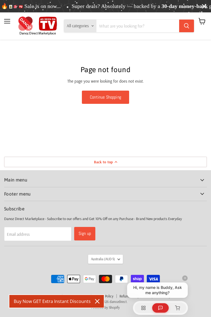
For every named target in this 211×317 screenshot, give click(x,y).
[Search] (186, 26)
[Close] (97, 301)
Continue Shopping (105, 97)
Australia (103, 259)
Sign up (85, 233)
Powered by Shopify (105, 307)
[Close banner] (204, 6)
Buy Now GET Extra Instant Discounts (52, 301)
